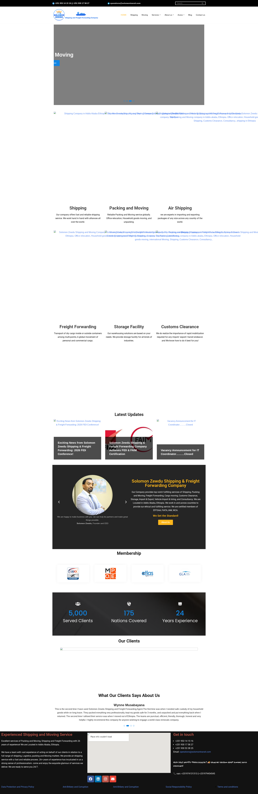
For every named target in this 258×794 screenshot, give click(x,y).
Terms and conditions (227, 787)
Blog (190, 15)
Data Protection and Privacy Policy (17, 787)
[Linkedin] (98, 779)
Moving (145, 15)
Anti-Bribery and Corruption (75, 787)
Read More (138, 63)
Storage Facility (129, 326)
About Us (119, 63)
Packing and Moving (128, 208)
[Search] (203, 3)
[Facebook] (90, 779)
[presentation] (58, 65)
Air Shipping (180, 208)
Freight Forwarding (78, 326)
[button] (160, 14)
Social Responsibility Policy (179, 787)
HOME (123, 15)
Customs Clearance (180, 326)
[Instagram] (105, 779)
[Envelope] (113, 779)
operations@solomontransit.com (195, 752)
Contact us (200, 15)
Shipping (134, 15)
